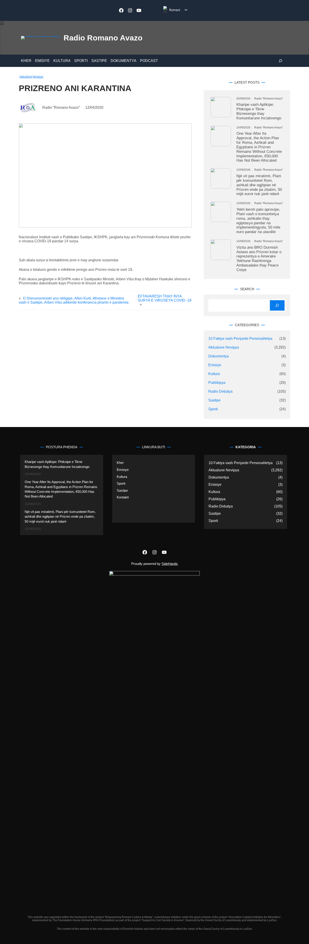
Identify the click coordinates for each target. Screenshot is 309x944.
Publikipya (216, 383)
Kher (120, 463)
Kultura (214, 374)
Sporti (213, 409)
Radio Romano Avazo (103, 37)
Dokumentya (218, 356)
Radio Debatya (220, 391)
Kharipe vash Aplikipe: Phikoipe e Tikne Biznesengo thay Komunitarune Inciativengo (258, 111)
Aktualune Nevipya (31, 77)
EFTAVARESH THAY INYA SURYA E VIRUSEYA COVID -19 (164, 298)
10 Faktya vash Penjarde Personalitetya (240, 338)
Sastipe (214, 400)
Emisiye (214, 365)
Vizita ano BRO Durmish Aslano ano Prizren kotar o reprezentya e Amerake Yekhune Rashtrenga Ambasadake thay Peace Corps (258, 258)
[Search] (277, 305)
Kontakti (123, 497)
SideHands (170, 564)
